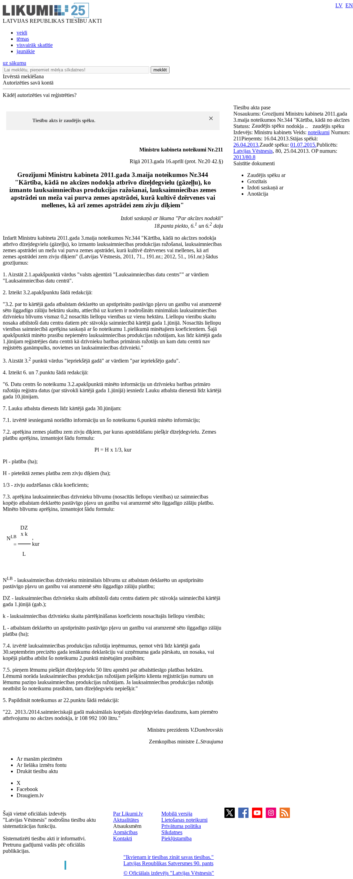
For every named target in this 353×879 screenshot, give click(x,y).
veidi (22, 33)
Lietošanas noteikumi (184, 820)
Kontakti (122, 838)
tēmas (23, 39)
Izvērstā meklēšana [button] (23, 76)
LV (339, 5)
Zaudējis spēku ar (266, 175)
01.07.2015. (303, 145)
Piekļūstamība (176, 838)
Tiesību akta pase (252, 107)
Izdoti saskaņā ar (265, 187)
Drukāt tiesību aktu (37, 771)
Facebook (27, 789)
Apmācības (125, 832)
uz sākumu (14, 63)
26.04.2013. (246, 145)
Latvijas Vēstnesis (253, 151)
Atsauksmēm (127, 826)
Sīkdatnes (171, 832)
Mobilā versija (176, 814)
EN (349, 5)
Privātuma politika (181, 826)
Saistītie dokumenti (254, 163)
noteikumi (319, 132)
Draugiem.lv (30, 795)
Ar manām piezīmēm (39, 759)
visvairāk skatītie (35, 45)
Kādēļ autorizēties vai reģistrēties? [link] (40, 95)
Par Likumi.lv (128, 814)
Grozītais (257, 181)
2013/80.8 (244, 157)
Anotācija (257, 194)
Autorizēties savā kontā (28, 83)
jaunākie (26, 51)
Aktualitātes (126, 820)
